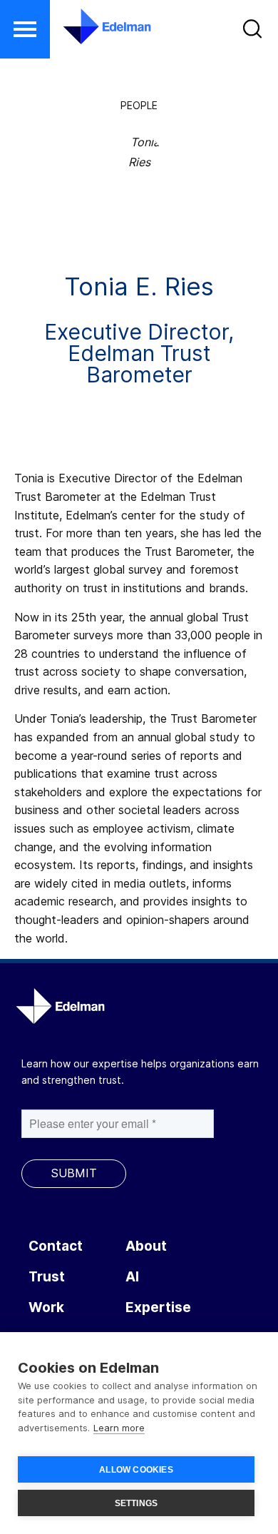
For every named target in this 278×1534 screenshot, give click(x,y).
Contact (56, 1246)
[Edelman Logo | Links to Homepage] (98, 26)
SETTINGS (136, 1503)
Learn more (119, 1427)
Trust (47, 1277)
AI (132, 1277)
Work (46, 1307)
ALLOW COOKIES (136, 1470)
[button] (25, 29)
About (146, 1246)
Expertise (158, 1307)
